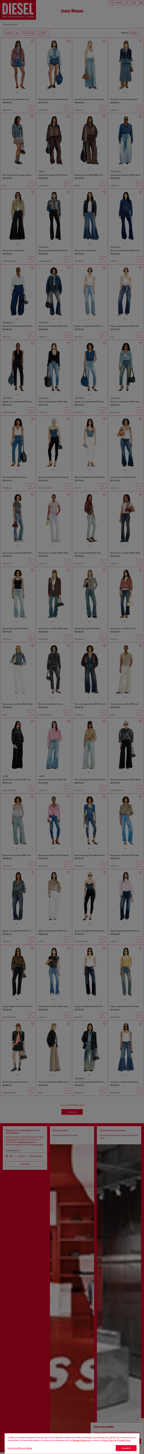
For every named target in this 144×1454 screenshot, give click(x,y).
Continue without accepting (19, 1448)
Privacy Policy (108, 1440)
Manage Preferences (82, 1440)
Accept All (126, 1448)
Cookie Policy (124, 1440)
